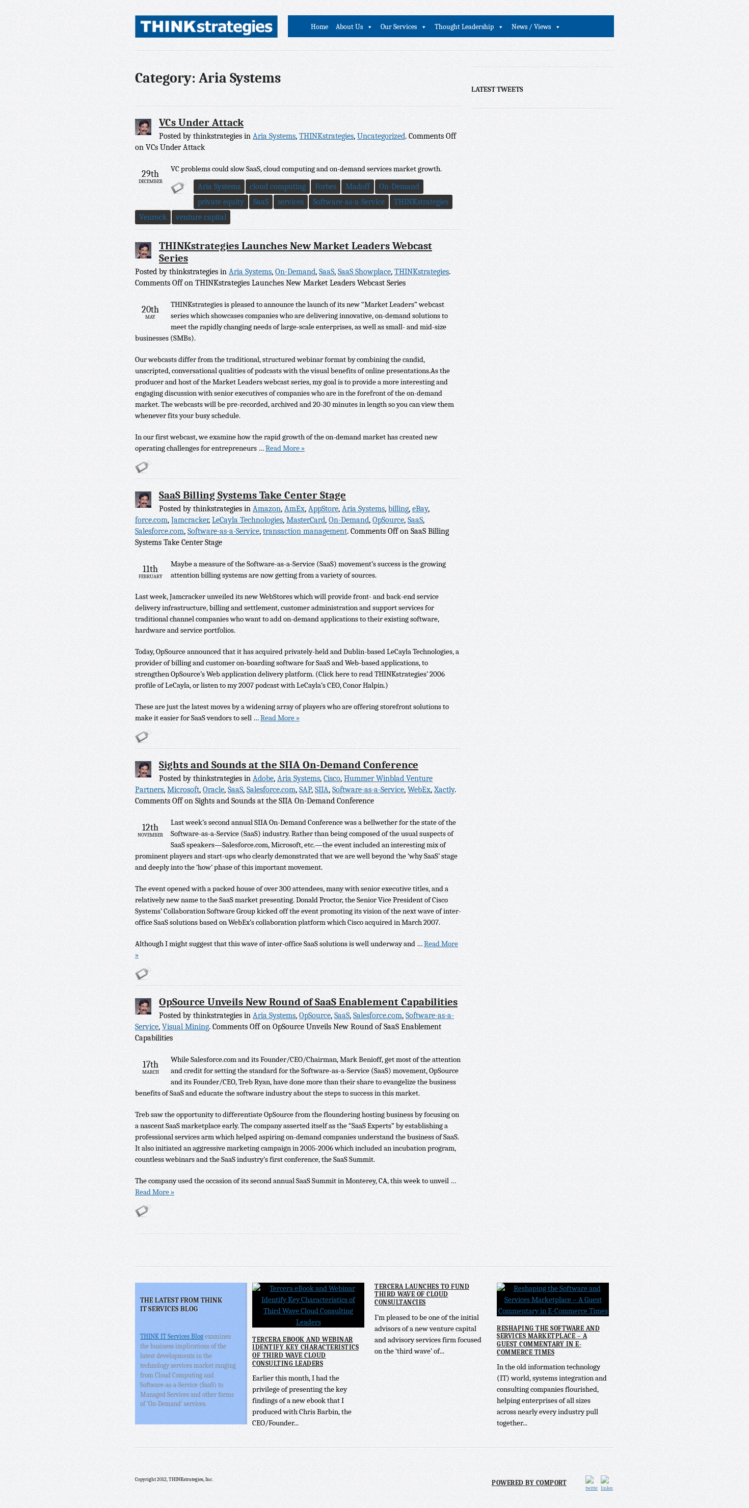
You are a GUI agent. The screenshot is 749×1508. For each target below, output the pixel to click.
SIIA (322, 789)
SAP (305, 789)
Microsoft (183, 789)
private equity (221, 201)
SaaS (261, 201)
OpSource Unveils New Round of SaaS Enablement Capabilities (308, 1002)
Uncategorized (381, 136)
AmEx (294, 508)
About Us (349, 26)
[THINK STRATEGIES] (206, 29)
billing (398, 508)
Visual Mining (185, 1026)
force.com (151, 520)
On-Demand (399, 186)
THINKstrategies (326, 136)
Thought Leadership (464, 26)
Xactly (444, 789)
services (291, 201)
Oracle (213, 789)
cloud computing (278, 186)
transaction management (305, 531)
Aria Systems (274, 136)
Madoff (357, 186)
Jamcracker (189, 520)
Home (319, 26)
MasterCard (305, 520)
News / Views (531, 26)
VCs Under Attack (201, 122)
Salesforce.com (159, 531)
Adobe (263, 778)
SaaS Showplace (364, 271)
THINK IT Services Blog (171, 1336)
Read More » (285, 448)
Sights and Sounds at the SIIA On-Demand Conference (288, 765)
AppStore (323, 508)
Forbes (325, 186)
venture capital (201, 217)
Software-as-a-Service (349, 201)
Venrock (153, 217)
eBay (420, 508)
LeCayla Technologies (247, 520)
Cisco (332, 778)
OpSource (388, 520)
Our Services (399, 26)
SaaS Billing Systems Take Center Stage (252, 495)
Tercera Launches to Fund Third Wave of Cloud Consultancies (421, 1294)
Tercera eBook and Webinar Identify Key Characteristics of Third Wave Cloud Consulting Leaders (305, 1351)
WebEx (419, 789)
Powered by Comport (529, 1483)
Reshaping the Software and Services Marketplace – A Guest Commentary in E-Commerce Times (548, 1340)
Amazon (267, 508)
